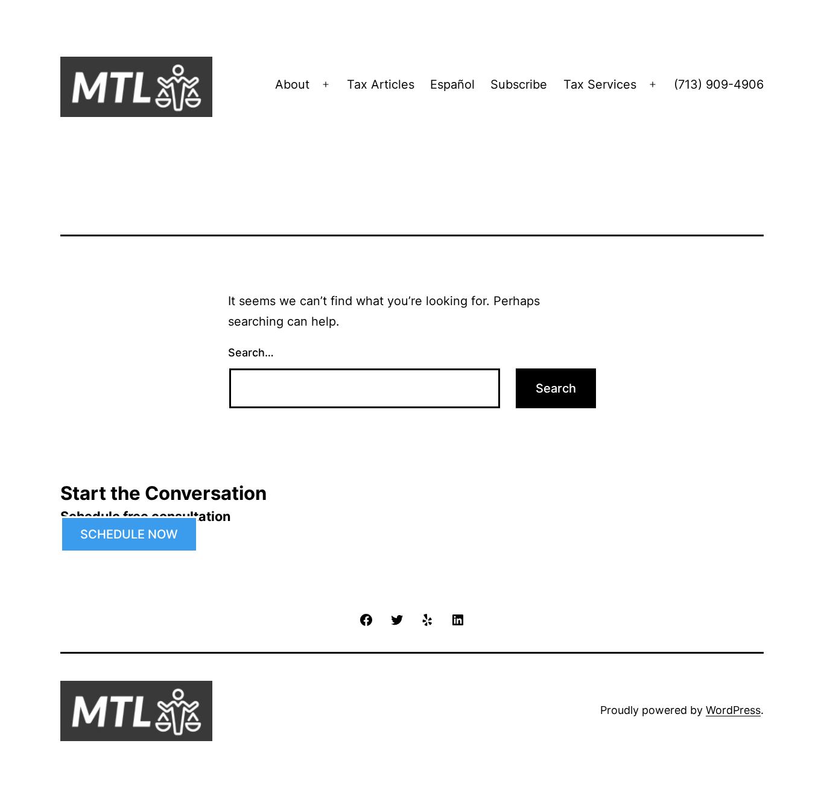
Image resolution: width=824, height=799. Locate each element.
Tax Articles (380, 84)
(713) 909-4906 (719, 84)
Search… (251, 352)
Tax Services (599, 84)
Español (452, 84)
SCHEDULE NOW (129, 534)
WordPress (733, 710)
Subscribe (518, 84)
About (292, 84)
